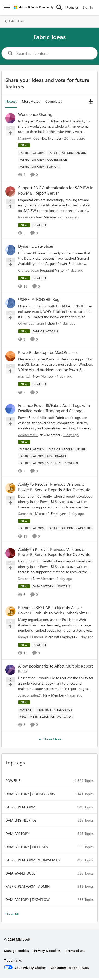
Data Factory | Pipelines (26, 846)
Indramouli (26, 217)
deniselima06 (28, 434)
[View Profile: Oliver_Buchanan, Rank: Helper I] (10, 303)
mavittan (25, 376)
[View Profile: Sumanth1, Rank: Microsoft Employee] (10, 488)
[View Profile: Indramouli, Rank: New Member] (10, 191)
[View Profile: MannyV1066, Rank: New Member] (10, 118)
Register (72, 7)
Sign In (88, 7)
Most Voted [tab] (31, 101)
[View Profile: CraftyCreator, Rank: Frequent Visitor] (10, 250)
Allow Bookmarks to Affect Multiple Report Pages (55, 668)
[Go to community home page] (34, 7)
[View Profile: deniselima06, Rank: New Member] (10, 409)
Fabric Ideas (17, 21)
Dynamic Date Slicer (35, 246)
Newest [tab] (11, 101)
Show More (52, 739)
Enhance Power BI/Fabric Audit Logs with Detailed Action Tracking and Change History (54, 408)
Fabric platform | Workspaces (32, 859)
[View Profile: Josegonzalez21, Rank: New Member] (10, 670)
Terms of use (75, 950)
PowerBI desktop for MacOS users (48, 352)
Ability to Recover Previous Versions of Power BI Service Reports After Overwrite (54, 487)
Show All (12, 914)
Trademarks (13, 960)
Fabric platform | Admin (27, 886)
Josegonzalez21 (30, 695)
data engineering (21, 820)
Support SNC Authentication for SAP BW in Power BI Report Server (55, 190)
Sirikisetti (25, 578)
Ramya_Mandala (30, 636)
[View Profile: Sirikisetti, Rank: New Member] (10, 553)
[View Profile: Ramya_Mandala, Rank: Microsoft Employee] (10, 611)
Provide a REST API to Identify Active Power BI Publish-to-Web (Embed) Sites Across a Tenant (52, 610)
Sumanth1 (26, 513)
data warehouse (20, 873)
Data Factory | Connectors (30, 793)
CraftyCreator (28, 270)
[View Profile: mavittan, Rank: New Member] (10, 356)
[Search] (59, 7)
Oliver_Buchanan (31, 323)
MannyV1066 (28, 138)
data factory (17, 833)
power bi (13, 780)
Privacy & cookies (47, 950)
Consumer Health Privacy (70, 967)
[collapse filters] (90, 101)
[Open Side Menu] (6, 7)
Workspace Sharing (35, 114)
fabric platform (20, 807)
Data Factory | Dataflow (27, 899)
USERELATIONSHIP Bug (38, 299)
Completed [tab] (53, 101)
